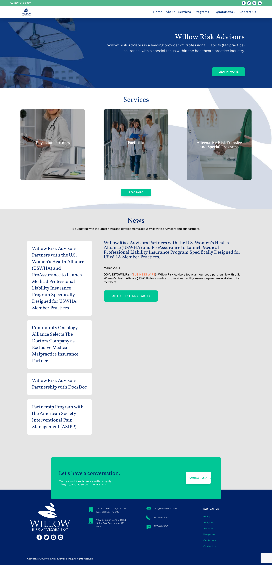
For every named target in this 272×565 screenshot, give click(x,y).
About (170, 12)
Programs (201, 12)
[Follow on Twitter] (249, 3)
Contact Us (248, 12)
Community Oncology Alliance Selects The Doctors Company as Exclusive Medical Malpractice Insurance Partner (55, 344)
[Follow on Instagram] (254, 3)
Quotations (224, 12)
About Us (208, 522)
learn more (228, 71)
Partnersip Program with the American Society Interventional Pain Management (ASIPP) (58, 417)
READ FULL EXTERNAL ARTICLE (130, 296)
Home (157, 12)
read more (136, 192)
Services (184, 12)
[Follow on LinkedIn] (260, 3)
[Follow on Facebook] (244, 3)
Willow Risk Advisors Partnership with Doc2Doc (59, 384)
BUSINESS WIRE (144, 274)
